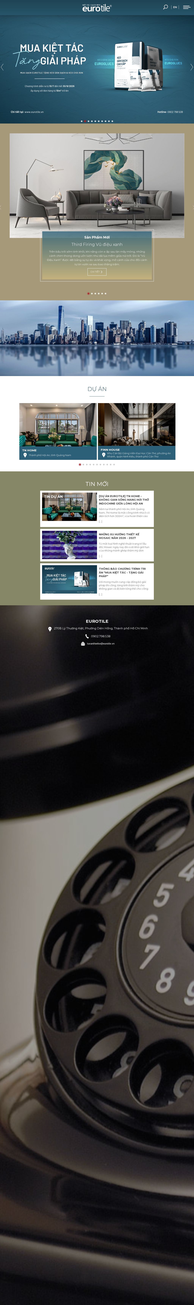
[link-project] (58, 431)
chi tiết (95, 271)
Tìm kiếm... (165, 7)
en (175, 7)
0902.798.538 (100, 636)
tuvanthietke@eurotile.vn (100, 643)
